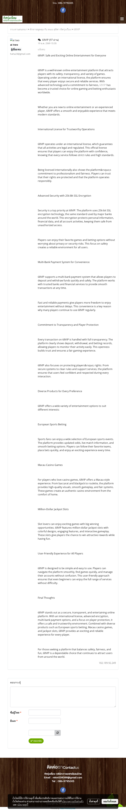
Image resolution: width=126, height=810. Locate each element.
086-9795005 (65, 3)
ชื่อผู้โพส (15, 712)
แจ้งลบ (41, 49)
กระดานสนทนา (18, 29)
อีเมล (14, 721)
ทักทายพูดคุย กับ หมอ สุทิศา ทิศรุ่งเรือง (50, 29)
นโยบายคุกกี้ (22, 804)
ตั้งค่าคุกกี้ (93, 801)
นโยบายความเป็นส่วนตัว (72, 801)
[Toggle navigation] (122, 19)
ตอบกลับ (37, 741)
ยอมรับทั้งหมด (109, 801)
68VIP (77, 29)
